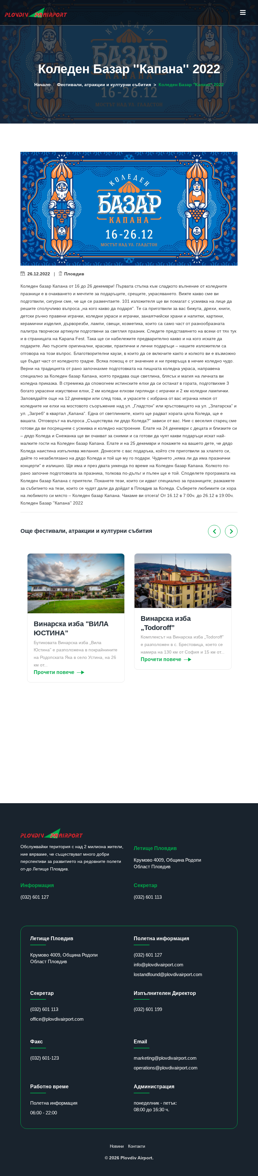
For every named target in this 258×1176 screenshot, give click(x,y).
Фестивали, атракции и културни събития (104, 84)
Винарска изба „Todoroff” (165, 623)
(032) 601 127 (34, 897)
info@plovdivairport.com (158, 964)
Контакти (136, 1146)
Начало (42, 84)
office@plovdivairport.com (57, 1019)
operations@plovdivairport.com (166, 1067)
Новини (117, 1146)
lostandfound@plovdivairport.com (168, 974)
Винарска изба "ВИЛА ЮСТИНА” (70, 628)
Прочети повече (53, 672)
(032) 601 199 (148, 1009)
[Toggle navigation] (243, 12)
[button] (214, 531)
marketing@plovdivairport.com (165, 1058)
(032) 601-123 (44, 1058)
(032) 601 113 (148, 897)
